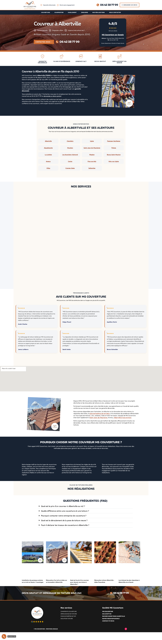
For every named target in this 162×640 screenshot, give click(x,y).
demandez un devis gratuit (52, 96)
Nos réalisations (98, 12)
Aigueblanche (48, 148)
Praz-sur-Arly (92, 161)
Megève (91, 154)
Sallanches (92, 168)
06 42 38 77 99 (114, 40)
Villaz (48, 168)
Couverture (45, 12)
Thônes (113, 148)
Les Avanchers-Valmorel (70, 154)
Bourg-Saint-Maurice (113, 154)
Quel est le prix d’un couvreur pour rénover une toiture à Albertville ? (79, 582)
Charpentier (58, 12)
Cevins (70, 161)
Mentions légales (52, 629)
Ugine (92, 141)
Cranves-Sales (70, 168)
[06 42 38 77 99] (4, 636)
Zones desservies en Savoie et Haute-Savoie (112, 43)
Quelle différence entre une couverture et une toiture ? (65, 511)
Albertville (48, 141)
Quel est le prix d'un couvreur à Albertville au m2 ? (63, 506)
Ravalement (72, 12)
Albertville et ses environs (122, 418)
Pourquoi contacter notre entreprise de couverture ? (63, 516)
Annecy (48, 161)
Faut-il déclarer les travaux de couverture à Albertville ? (65, 525)
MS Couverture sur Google (113, 35)
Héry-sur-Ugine (114, 161)
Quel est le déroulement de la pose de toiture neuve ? (64, 520)
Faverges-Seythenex (113, 141)
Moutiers (70, 148)
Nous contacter (115, 12)
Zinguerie (84, 12)
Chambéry (70, 141)
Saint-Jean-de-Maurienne (92, 148)
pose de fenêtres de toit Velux (100, 413)
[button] (85, 506)
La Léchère (48, 154)
